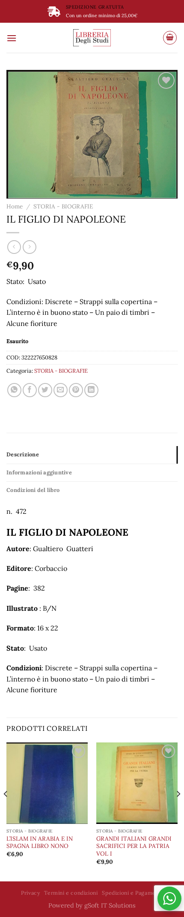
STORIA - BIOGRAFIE (63, 206)
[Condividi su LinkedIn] (91, 390)
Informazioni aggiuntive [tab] (39, 472)
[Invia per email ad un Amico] (60, 390)
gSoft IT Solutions (110, 905)
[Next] (178, 811)
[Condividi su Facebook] (30, 390)
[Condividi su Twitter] (45, 390)
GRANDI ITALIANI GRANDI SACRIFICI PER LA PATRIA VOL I (134, 846)
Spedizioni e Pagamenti (132, 893)
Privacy (30, 893)
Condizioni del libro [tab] (32, 490)
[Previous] (6, 811)
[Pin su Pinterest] (76, 390)
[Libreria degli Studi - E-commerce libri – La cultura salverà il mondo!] (92, 38)
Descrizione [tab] (22, 454)
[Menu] (11, 37)
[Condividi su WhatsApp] (14, 390)
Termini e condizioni (71, 893)
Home (14, 206)
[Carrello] (170, 38)
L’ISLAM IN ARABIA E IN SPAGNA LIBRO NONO (39, 842)
